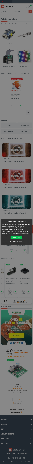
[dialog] (16, 232)
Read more (26, 233)
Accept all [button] (16, 237)
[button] (16, 241)
